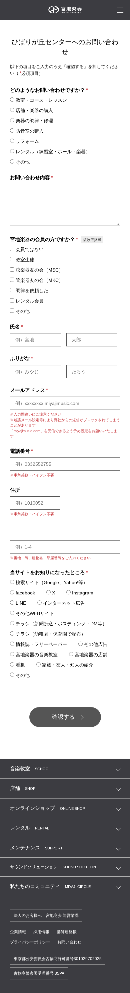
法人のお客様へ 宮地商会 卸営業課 (46, 915)
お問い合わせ (69, 942)
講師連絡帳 (67, 932)
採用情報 (41, 932)
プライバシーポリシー (30, 942)
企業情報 (18, 932)
